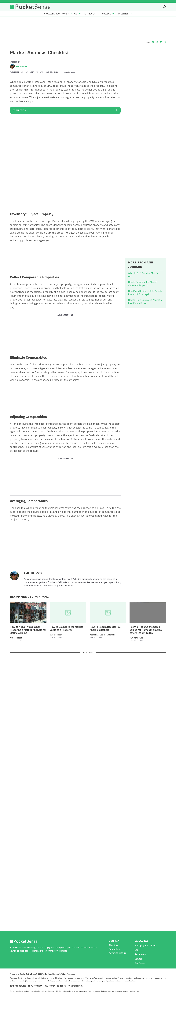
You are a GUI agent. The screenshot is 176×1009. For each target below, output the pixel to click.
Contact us (114, 949)
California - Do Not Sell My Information (64, 986)
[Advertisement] (65, 189)
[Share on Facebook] (153, 42)
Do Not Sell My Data (147, 991)
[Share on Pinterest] (161, 42)
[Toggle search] (164, 6)
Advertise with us (117, 953)
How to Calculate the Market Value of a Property (66, 628)
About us (113, 945)
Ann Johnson (21, 66)
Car (76, 14)
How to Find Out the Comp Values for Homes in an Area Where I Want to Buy (146, 630)
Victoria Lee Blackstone (103, 635)
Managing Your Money (56, 14)
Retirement (90, 14)
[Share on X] (157, 42)
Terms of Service (18, 986)
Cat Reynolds (136, 638)
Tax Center (122, 14)
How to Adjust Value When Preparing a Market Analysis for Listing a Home (28, 630)
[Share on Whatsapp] (165, 42)
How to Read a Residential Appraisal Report (105, 628)
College (106, 14)
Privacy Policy (35, 986)
